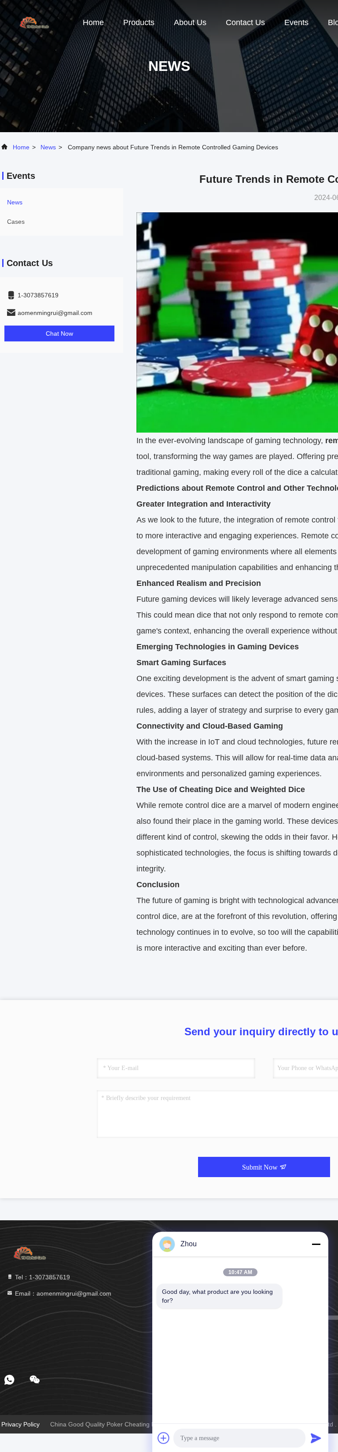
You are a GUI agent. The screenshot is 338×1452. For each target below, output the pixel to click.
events (296, 22)
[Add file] (164, 1438)
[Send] (316, 1438)
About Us (190, 22)
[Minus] (316, 1244)
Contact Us (245, 22)
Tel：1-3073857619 (41, 1277)
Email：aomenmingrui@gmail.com (62, 1293)
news (48, 147)
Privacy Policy (20, 1424)
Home (93, 22)
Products (138, 22)
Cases (16, 221)
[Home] (35, 22)
